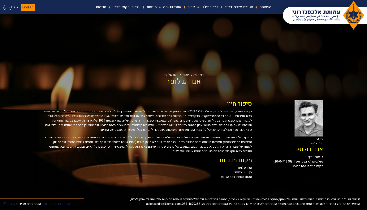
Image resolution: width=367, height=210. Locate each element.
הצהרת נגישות (52, 204)
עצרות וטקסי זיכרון (126, 7)
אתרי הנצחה (171, 7)
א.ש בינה (10, 204)
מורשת (151, 7)
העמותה (265, 7)
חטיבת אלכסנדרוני (238, 7)
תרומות (101, 7)
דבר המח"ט (209, 7)
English (27, 7)
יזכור (191, 7)
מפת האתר (69, 204)
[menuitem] (262, 7)
